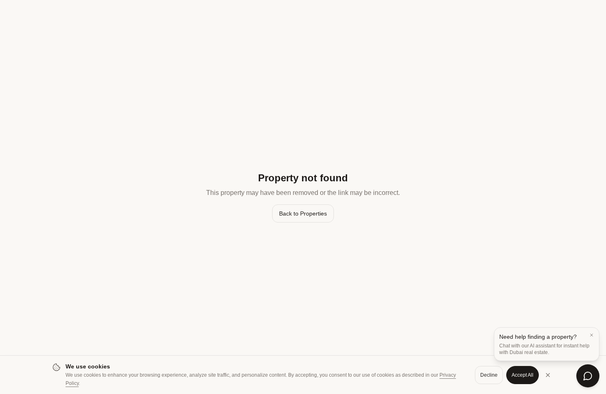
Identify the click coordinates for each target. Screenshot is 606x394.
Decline (489, 375)
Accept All (522, 375)
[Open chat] (587, 375)
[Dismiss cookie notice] (548, 375)
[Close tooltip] (591, 335)
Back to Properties (303, 213)
